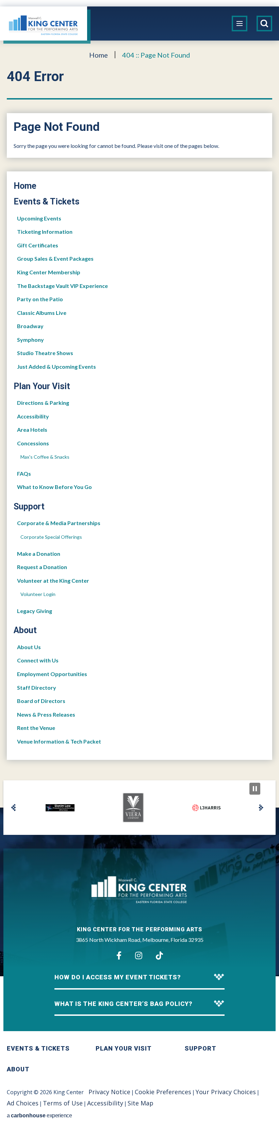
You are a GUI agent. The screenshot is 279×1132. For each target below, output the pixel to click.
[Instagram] (138, 955)
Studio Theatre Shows (45, 353)
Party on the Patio (40, 299)
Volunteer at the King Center (53, 580)
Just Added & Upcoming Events (56, 366)
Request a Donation (42, 567)
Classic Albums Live (41, 312)
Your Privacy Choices (226, 1092)
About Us (29, 647)
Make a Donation (38, 553)
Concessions (33, 443)
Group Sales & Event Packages (55, 258)
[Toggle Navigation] (239, 23)
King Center (43, 25)
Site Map (140, 1103)
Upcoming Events (39, 218)
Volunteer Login (37, 594)
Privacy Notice (109, 1092)
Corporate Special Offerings (51, 537)
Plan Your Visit (42, 386)
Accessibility (33, 416)
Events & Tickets (46, 201)
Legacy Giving (34, 611)
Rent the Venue (36, 727)
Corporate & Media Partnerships (58, 523)
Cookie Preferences (163, 1092)
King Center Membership (48, 272)
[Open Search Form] (264, 23)
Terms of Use (63, 1103)
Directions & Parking (43, 402)
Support (29, 506)
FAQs (24, 473)
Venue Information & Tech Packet (59, 741)
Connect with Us (38, 660)
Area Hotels (32, 429)
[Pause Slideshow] (254, 789)
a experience (39, 1115)
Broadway (30, 326)
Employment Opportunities (52, 674)
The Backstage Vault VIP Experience (62, 285)
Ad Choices (22, 1103)
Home (98, 55)
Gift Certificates (37, 245)
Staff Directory (36, 687)
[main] (139, 424)
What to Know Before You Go (54, 487)
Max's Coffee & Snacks (44, 457)
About (25, 630)
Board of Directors (41, 701)
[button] (13, 807)
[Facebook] (118, 955)
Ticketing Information (44, 231)
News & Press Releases (46, 714)
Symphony (30, 339)
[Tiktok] (159, 955)
